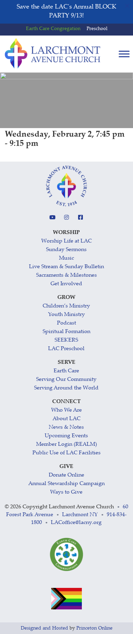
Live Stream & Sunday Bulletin (66, 267)
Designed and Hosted (44, 628)
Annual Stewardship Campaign (66, 484)
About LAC (66, 419)
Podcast (66, 323)
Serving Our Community (66, 380)
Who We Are (66, 410)
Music (66, 258)
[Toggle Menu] (124, 54)
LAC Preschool (66, 349)
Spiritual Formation (66, 332)
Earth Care (66, 371)
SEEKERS (66, 340)
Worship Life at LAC (66, 241)
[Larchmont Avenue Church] (52, 54)
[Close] (127, 6)
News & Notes (66, 427)
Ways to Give (66, 492)
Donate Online (66, 475)
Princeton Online (94, 628)
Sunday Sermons (66, 250)
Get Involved (66, 284)
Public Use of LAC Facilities (66, 453)
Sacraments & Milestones (66, 275)
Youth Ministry (66, 315)
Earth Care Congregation (53, 29)
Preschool (97, 29)
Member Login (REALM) (66, 444)
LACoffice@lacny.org (76, 523)
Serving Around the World (66, 388)
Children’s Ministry (66, 306)
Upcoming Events (66, 436)
